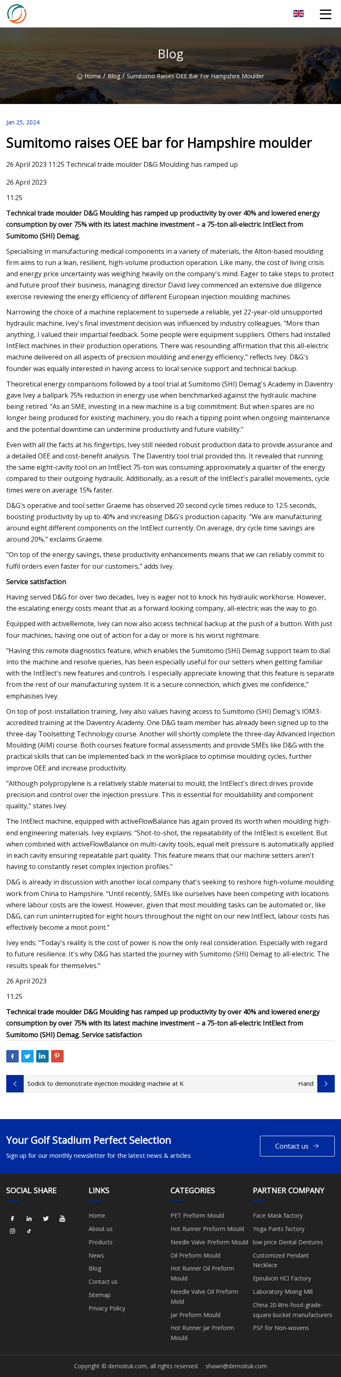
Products (101, 1242)
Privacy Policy (107, 1308)
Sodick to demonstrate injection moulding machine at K (105, 1083)
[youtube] (62, 1218)
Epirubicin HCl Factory (282, 1278)
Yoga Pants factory (278, 1229)
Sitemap (100, 1295)
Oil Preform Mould (195, 1255)
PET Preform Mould (197, 1215)
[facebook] (12, 1218)
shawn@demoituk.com (236, 1366)
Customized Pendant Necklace (281, 1260)
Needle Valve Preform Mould (209, 1242)
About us (101, 1229)
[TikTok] (29, 1231)
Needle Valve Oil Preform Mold (204, 1296)
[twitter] (46, 1218)
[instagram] (12, 1231)
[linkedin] (29, 1218)
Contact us (292, 1146)
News (96, 1255)
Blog (114, 76)
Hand (306, 1083)
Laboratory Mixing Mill (283, 1291)
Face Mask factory (278, 1215)
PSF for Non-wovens (281, 1328)
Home (92, 76)
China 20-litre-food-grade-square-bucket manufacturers (292, 1310)
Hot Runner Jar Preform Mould (202, 1333)
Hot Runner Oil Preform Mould (202, 1273)
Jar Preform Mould (195, 1315)
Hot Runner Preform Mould (207, 1229)
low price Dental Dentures (288, 1242)
